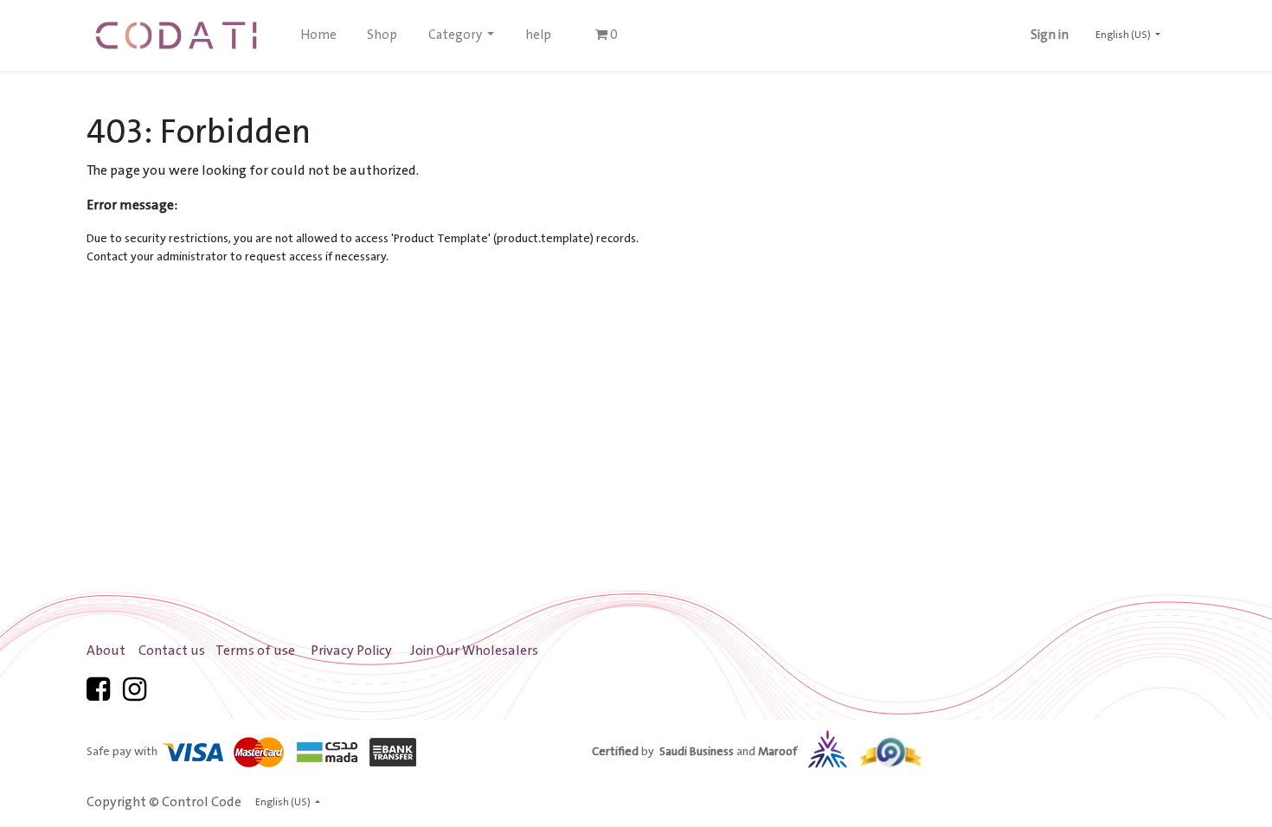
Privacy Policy (351, 651)
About (106, 651)
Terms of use (255, 651)
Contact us (171, 651)
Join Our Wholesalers (474, 651)
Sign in (1050, 35)
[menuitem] (318, 35)
